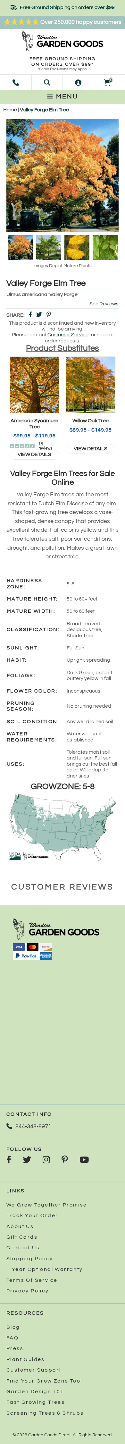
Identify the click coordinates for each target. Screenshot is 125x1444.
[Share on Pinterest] (48, 315)
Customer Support (33, 1370)
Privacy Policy (27, 1290)
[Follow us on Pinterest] (65, 1160)
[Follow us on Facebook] (8, 1160)
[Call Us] (16, 82)
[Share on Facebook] (30, 315)
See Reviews (104, 303)
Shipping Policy (29, 1258)
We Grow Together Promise (46, 1204)
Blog (13, 1327)
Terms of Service (31, 1280)
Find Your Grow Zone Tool (44, 1380)
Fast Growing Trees (35, 1402)
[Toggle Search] (47, 82)
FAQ (12, 1337)
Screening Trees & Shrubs (45, 1413)
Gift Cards (22, 1237)
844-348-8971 (33, 1126)
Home (10, 109)
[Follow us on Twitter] (27, 1160)
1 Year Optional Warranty (44, 1269)
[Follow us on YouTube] (84, 1160)
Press (14, 1348)
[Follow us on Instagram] (46, 1160)
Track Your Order (32, 1215)
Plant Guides (25, 1359)
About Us (20, 1226)
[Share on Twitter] (39, 315)
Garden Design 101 (35, 1391)
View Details (34, 454)
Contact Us (23, 1247)
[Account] (78, 82)
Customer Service (67, 334)
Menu (66, 96)
